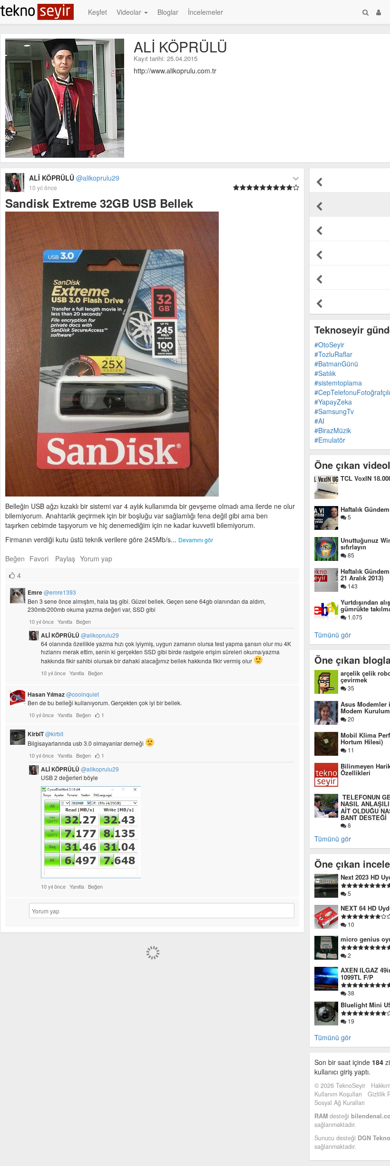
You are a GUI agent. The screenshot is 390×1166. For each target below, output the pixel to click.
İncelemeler (205, 12)
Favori (39, 558)
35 (350, 688)
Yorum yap (96, 558)
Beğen (15, 558)
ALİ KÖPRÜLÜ (80, 635)
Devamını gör (195, 540)
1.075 (354, 617)
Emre (52, 592)
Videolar (130, 12)
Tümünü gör (332, 634)
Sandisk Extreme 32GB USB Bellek (99, 203)
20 (350, 719)
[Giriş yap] (378, 12)
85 (350, 555)
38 (350, 993)
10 (350, 924)
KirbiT (45, 734)
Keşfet (97, 12)
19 (350, 1021)
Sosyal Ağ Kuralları (339, 1102)
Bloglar (167, 12)
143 (352, 586)
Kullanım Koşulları (338, 1094)
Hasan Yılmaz (63, 694)
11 (350, 750)
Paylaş (65, 558)
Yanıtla (65, 621)
